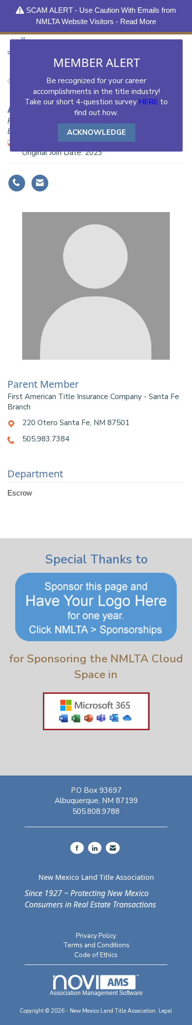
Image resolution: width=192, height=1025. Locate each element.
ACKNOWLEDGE (96, 132)
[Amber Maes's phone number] (16, 183)
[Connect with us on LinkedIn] (94, 848)
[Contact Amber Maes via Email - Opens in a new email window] (40, 183)
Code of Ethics (96, 955)
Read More (138, 21)
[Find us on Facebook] (77, 848)
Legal (165, 1011)
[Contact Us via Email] (113, 848)
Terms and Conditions (96, 945)
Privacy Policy (96, 935)
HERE (148, 102)
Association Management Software (96, 993)
